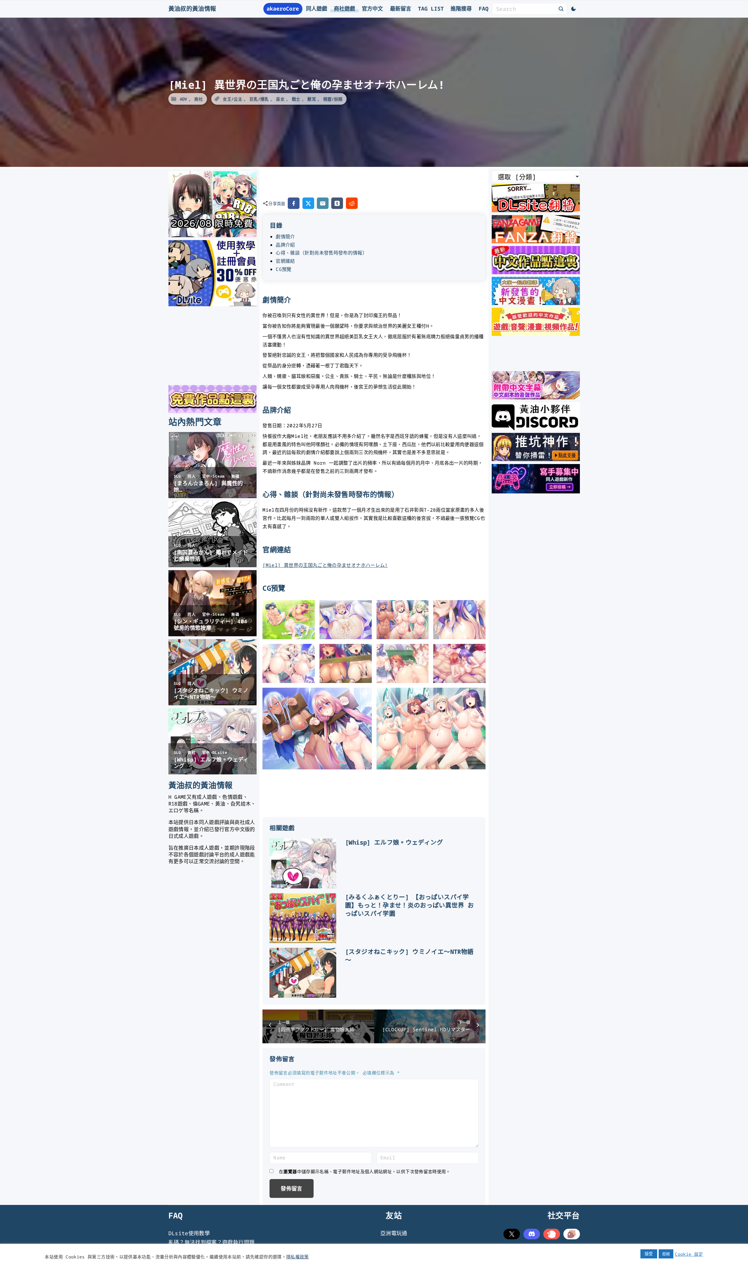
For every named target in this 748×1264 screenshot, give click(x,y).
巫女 (280, 99)
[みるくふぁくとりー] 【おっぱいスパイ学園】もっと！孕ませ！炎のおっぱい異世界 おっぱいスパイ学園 (409, 905)
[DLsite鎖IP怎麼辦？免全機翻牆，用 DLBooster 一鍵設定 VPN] (536, 210)
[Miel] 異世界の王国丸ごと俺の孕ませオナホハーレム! (325, 565)
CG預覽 (283, 269)
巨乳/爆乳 (259, 99)
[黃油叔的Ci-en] (536, 459)
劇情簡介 (285, 236)
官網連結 (285, 261)
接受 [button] (649, 1253)
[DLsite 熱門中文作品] (536, 333)
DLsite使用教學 (189, 1233)
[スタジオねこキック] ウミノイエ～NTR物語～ (409, 955)
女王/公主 (232, 99)
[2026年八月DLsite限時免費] (212, 235)
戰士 (296, 99)
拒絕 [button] (666, 1253)
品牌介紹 (285, 245)
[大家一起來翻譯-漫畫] (536, 303)
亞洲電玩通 (393, 1233)
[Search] (561, 8)
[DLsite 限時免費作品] (212, 411)
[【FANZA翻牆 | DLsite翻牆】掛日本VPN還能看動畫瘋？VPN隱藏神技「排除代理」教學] (536, 241)
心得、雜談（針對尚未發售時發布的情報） (321, 253)
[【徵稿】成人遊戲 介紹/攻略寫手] (536, 491)
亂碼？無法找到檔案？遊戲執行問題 (211, 1242)
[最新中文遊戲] (536, 272)
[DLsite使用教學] (212, 304)
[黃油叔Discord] (536, 428)
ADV (183, 99)
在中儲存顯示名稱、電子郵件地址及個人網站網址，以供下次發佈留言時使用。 (365, 1171)
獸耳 (311, 99)
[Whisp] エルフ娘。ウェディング (394, 842)
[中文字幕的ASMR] (536, 397)
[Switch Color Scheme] (573, 8)
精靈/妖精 (333, 99)
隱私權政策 (297, 1257)
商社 (198, 99)
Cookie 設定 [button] (689, 1254)
